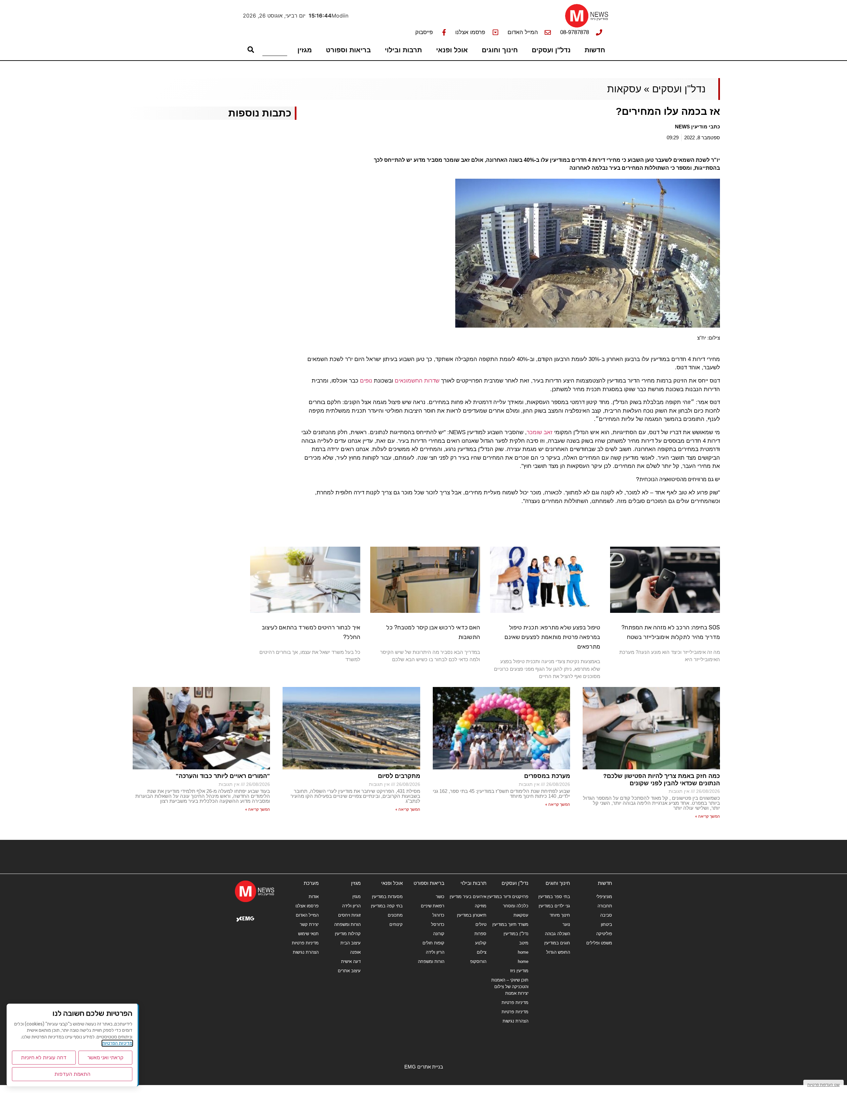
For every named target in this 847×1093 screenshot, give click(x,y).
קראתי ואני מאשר (105, 1057)
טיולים (480, 924)
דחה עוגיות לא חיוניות (44, 1057)
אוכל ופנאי (452, 50)
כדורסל (437, 924)
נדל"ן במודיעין (516, 933)
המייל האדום (307, 915)
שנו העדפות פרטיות (823, 1084)
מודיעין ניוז (519, 970)
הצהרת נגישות (515, 1021)
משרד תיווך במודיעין (510, 924)
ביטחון (606, 924)
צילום (481, 952)
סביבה (606, 915)
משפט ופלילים (599, 942)
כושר (440, 896)
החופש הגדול (558, 952)
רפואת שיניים (432, 905)
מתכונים (395, 915)
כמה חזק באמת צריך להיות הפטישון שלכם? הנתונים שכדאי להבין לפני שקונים (661, 780)
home (523, 952)
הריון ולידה (435, 952)
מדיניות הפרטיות (117, 1043)
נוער (566, 924)
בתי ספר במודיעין (554, 896)
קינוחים (396, 924)
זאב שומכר (540, 432)
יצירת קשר (309, 924)
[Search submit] (251, 49)
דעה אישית (351, 961)
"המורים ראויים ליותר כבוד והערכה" (223, 776)
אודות (314, 896)
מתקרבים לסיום (399, 776)
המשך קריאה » (707, 816)
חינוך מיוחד (560, 915)
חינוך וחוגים (500, 50)
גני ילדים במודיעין (554, 905)
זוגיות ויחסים (349, 915)
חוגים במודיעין (557, 942)
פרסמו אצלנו (307, 905)
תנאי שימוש (308, 933)
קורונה (438, 933)
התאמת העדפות (72, 1074)
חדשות (595, 50)
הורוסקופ (478, 961)
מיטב (523, 942)
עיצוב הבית (350, 942)
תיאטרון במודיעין (471, 915)
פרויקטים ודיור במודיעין (507, 896)
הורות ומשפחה (431, 961)
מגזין (304, 50)
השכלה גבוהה (557, 933)
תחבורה (605, 905)
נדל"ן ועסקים (551, 50)
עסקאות (624, 88)
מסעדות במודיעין (387, 896)
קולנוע (480, 942)
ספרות (480, 933)
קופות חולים (433, 942)
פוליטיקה (604, 933)
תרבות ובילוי (403, 50)
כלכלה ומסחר (515, 905)
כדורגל (438, 915)
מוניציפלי (604, 896)
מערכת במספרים (547, 776)
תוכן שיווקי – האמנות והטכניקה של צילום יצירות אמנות (509, 987)
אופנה (355, 952)
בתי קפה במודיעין (387, 905)
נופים (367, 381)
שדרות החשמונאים (417, 381)
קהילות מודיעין (348, 933)
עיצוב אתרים (349, 970)
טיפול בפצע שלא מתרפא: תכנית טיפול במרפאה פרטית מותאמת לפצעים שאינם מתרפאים (552, 637)
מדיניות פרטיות (515, 1002)
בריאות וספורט (348, 50)
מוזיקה (480, 905)
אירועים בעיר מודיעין (468, 896)
